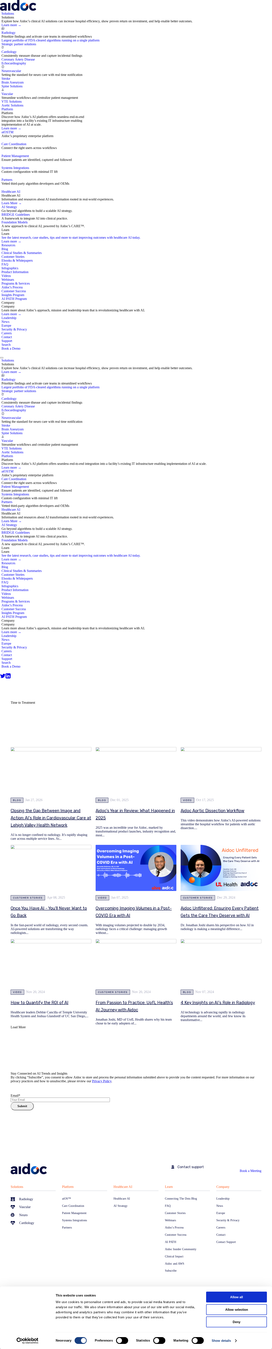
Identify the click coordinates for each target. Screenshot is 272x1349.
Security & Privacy (14, 329)
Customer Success (13, 291)
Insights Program (12, 295)
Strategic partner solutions (18, 44)
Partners (6, 180)
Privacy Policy (101, 1081)
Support (6, 341)
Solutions (17, 1187)
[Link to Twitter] (3, 676)
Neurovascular (11, 71)
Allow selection (236, 1309)
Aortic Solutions (12, 105)
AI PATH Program (14, 299)
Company (223, 1187)
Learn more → (11, 25)
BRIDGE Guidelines (15, 214)
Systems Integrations (15, 168)
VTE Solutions (11, 101)
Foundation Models (14, 222)
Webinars (7, 279)
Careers (6, 333)
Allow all (236, 1297)
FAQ (4, 264)
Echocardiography (13, 63)
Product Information (14, 272)
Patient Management (15, 156)
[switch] (122, 1340)
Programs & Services (15, 283)
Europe (6, 325)
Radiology (8, 32)
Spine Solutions (12, 86)
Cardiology (9, 52)
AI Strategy (9, 207)
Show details (221, 1340)
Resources (8, 245)
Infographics (9, 268)
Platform (68, 1187)
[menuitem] (136, 59)
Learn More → (11, 203)
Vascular (7, 94)
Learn (169, 1187)
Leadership (8, 318)
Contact (6, 337)
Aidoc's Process (12, 287)
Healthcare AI (122, 1187)
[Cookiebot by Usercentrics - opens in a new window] (27, 1341)
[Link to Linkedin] (8, 676)
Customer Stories (12, 256)
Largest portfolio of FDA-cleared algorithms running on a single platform (50, 40)
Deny (236, 1322)
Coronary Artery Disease (18, 59)
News (5, 321)
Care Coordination (13, 144)
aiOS (7, 132)
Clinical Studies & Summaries (21, 253)
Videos (6, 276)
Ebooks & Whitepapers (17, 260)
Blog (4, 249)
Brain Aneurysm (12, 82)
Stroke (5, 78)
